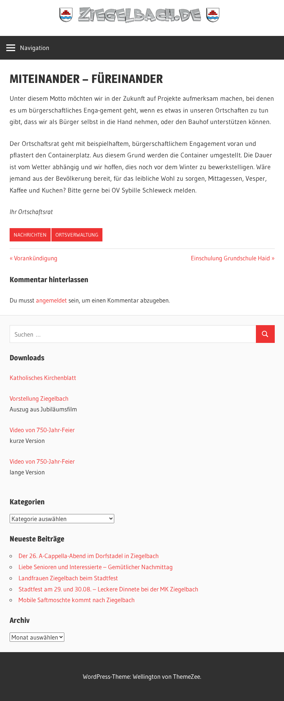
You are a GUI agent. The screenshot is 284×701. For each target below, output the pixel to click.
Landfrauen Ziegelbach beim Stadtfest (68, 578)
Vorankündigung (35, 258)
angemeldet (51, 300)
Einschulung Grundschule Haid (230, 258)
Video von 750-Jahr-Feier (42, 430)
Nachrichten (30, 234)
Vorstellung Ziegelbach (39, 398)
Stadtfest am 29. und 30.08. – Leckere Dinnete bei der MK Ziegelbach (108, 589)
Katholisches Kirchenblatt (43, 377)
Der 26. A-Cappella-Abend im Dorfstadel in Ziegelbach (88, 556)
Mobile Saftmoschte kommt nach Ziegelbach (76, 600)
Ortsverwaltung (76, 234)
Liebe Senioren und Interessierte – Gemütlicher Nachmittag (95, 567)
